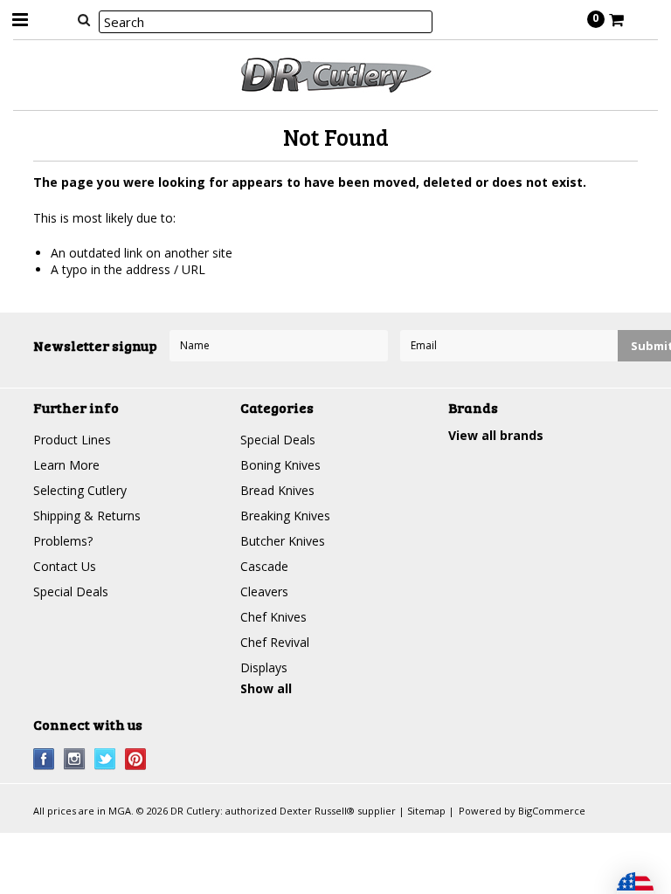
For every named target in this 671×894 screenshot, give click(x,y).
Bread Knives (277, 490)
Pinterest (136, 759)
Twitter (105, 759)
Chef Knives (273, 617)
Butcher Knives (282, 541)
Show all (266, 688)
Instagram (75, 759)
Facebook (44, 759)
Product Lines (72, 439)
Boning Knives (280, 465)
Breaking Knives (285, 515)
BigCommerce (551, 810)
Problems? (63, 541)
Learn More (66, 465)
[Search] (83, 19)
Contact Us (64, 566)
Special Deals (70, 591)
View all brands (495, 435)
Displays (263, 667)
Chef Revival (274, 642)
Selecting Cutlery (80, 490)
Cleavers (264, 591)
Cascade (264, 566)
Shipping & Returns (87, 515)
